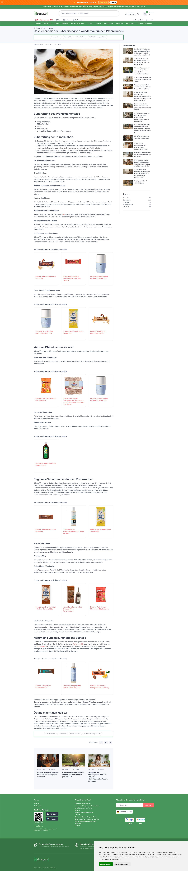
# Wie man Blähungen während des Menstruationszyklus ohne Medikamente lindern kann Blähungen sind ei (142, 96)
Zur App (113, 2)
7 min (49, 44)
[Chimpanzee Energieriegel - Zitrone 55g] (73, 317)
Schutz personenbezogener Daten (85, 821)
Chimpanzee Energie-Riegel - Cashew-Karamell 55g (45, 608)
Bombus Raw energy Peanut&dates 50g (97, 332)
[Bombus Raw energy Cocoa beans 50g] (46, 516)
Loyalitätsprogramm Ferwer (83, 808)
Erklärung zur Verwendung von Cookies (87, 819)
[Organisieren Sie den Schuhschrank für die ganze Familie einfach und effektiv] (128, 107)
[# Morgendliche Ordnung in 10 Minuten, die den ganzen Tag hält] (128, 79)
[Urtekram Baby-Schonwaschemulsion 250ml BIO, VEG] (73, 516)
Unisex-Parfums (80, 37)
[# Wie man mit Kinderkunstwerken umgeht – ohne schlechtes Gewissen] (128, 146)
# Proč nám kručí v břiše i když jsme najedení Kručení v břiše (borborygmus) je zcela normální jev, (142, 117)
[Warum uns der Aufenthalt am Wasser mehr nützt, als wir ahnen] (128, 155)
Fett (63, 214)
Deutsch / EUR (125, 812)
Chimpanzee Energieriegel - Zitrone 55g (73, 332)
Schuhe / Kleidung (145, 23)
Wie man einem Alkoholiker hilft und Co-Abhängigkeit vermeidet (47, 774)
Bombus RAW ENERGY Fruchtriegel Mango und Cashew (72, 278)
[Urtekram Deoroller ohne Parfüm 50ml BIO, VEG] (100, 263)
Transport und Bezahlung (82, 803)
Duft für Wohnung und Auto (97, 37)
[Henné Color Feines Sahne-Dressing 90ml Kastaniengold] (73, 593)
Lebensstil (51, 28)
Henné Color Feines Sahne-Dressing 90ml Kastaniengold (73, 609)
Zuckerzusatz (42, 646)
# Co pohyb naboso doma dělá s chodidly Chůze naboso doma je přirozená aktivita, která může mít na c (142, 128)
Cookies (77, 826)
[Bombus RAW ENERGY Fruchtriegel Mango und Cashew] (73, 263)
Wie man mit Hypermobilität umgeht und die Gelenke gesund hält (73, 774)
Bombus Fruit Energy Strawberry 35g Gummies (99, 608)
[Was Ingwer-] (128, 183)
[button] (52, 814)
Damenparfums (55, 37)
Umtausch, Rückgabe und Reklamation (87, 806)
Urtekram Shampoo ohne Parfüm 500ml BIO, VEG (72, 687)
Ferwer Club (139, 20)
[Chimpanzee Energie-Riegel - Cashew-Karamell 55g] (46, 593)
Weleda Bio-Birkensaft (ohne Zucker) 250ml (45, 464)
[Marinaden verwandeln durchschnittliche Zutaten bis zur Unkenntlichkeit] (128, 87)
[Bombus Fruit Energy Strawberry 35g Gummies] (100, 593)
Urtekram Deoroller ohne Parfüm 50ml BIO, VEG (99, 277)
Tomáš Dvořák (38, 44)
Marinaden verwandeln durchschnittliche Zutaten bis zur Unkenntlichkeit (142, 87)
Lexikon (67, 20)
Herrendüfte (67, 37)
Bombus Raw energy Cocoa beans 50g (45, 530)
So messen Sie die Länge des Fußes (86, 817)
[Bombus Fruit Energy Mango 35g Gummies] (46, 384)
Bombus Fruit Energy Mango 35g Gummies (45, 399)
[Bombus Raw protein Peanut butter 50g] (46, 263)
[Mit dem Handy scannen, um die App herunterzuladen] (39, 816)
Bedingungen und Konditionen (84, 812)
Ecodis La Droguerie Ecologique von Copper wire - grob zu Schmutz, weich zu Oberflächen (73, 401)
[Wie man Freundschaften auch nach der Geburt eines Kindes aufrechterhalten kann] (128, 71)
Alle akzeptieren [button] (105, 864)
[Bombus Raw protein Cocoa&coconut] (46, 672)
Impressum (78, 823)
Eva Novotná (66, 769)
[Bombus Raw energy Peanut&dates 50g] (100, 317)
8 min (53, 769)
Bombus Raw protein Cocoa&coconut (43, 687)
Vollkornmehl (78, 644)
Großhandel (78, 20)
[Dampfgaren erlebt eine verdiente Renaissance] (128, 138)
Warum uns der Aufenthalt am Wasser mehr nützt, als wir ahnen (142, 154)
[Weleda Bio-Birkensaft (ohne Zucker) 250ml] (46, 449)
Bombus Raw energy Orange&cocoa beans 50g (99, 687)
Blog (58, 20)
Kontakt (150, 20)
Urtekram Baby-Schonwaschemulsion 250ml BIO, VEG (73, 531)
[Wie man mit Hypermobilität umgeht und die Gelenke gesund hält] (73, 760)
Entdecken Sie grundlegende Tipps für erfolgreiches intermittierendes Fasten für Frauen (98, 776)
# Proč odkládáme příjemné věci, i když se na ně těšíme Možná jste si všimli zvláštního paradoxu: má (142, 173)
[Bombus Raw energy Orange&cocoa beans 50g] (100, 672)
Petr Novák (91, 769)
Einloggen (148, 805)
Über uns (36, 803)
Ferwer (38, 28)
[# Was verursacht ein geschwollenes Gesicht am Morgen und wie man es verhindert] (128, 61)
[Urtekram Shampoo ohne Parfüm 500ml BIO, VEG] (73, 672)
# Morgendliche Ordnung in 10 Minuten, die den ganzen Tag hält (142, 79)
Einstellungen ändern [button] (122, 864)
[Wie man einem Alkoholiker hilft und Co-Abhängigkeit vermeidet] (48, 760)
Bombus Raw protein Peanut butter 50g (45, 277)
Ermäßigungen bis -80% (45, 20)
